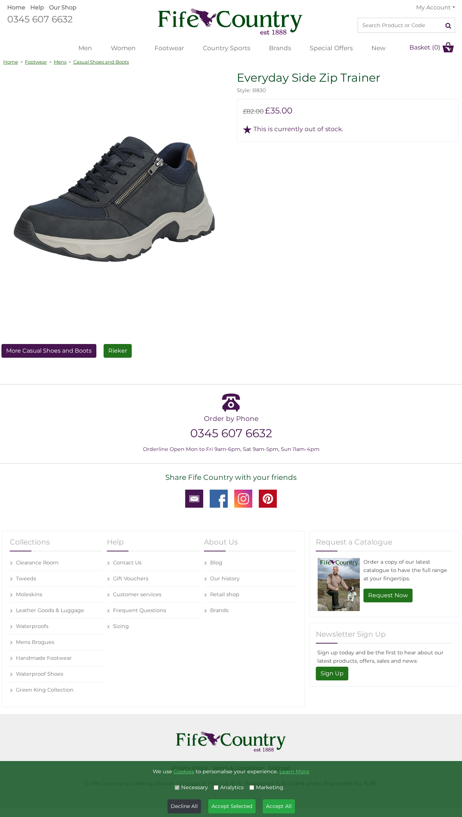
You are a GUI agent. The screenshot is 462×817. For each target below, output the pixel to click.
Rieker (117, 350)
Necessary (194, 787)
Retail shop (224, 594)
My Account (433, 7)
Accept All (279, 806)
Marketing (269, 787)
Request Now (388, 595)
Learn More (294, 771)
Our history (225, 578)
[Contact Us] (194, 498)
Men (85, 48)
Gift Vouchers (130, 578)
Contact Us (127, 562)
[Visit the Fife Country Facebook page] (218, 498)
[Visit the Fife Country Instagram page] (243, 498)
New (378, 48)
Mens (60, 62)
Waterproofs (32, 626)
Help (37, 7)
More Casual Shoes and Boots (49, 350)
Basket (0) (424, 47)
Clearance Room (37, 562)
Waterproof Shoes (39, 674)
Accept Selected (232, 806)
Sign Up (332, 673)
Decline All (184, 806)
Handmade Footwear (44, 658)
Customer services (137, 594)
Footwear (169, 48)
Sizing (121, 626)
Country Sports (226, 48)
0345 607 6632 (40, 19)
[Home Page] (230, 21)
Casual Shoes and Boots (101, 62)
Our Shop (63, 7)
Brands (280, 48)
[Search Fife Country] (448, 25)
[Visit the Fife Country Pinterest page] (268, 498)
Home (16, 7)
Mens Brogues (35, 642)
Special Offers (331, 48)
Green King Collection (45, 690)
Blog (216, 562)
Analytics (232, 787)
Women (123, 48)
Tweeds (26, 578)
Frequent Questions (139, 610)
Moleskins (29, 594)
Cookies (184, 771)
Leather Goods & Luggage (50, 610)
